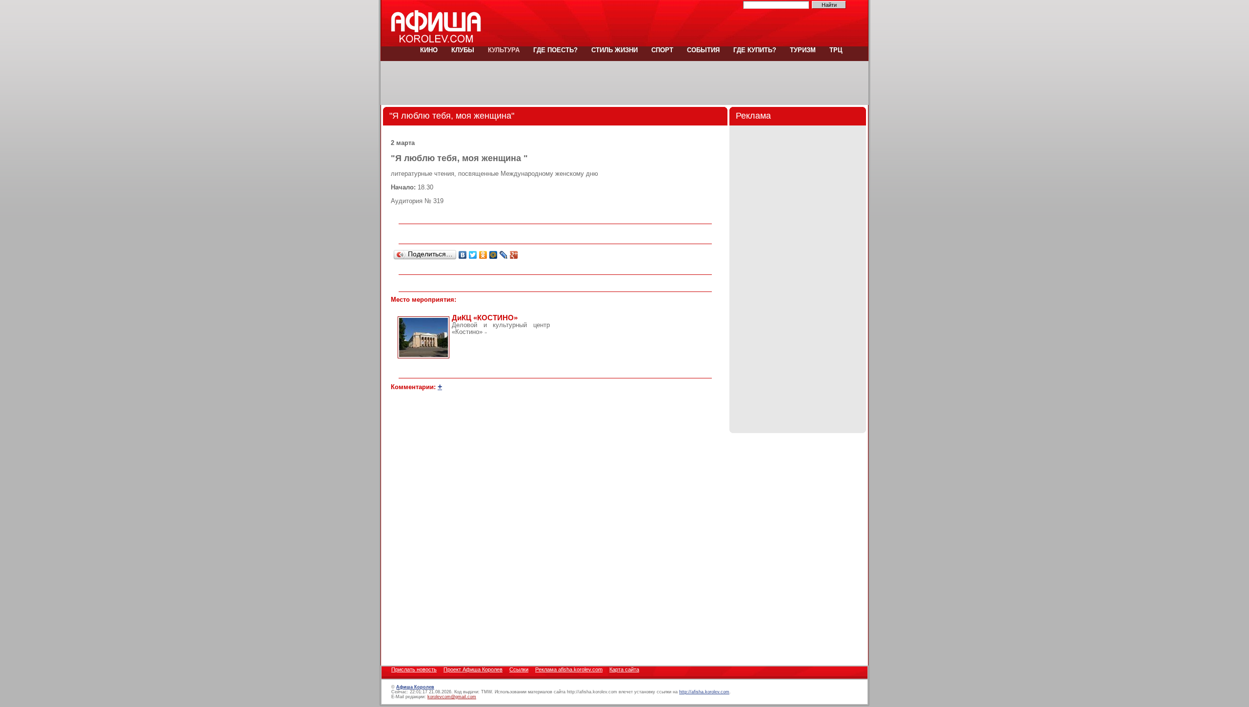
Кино (429, 50)
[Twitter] (473, 255)
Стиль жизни (614, 50)
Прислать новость (414, 669)
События (703, 50)
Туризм (803, 50)
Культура (504, 50)
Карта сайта (624, 669)
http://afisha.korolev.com (704, 691)
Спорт (662, 50)
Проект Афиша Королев (473, 669)
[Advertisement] (624, 83)
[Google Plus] (514, 255)
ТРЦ (835, 50)
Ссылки (518, 669)
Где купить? (754, 50)
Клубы (462, 50)
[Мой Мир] (493, 255)
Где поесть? (555, 50)
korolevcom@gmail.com (451, 696)
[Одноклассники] (483, 255)
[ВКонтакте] (463, 255)
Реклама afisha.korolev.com (569, 669)
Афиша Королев (415, 687)
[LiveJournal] (504, 255)
